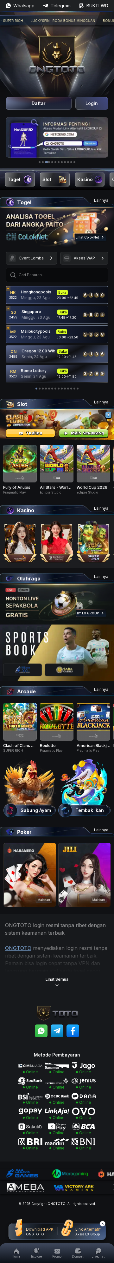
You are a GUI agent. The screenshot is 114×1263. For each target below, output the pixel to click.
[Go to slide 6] (59, 162)
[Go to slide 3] (46, 162)
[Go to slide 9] (68, 162)
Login (92, 103)
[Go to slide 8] (65, 162)
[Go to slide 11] (74, 162)
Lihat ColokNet (87, 237)
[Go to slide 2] (43, 162)
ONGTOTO (18, 948)
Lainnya (101, 200)
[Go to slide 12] (71, 388)
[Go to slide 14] (78, 388)
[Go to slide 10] (71, 162)
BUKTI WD (97, 5)
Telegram (61, 5)
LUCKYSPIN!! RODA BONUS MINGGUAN (49, 21)
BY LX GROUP (88, 613)
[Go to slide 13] (74, 388)
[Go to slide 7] (62, 162)
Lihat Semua (57, 979)
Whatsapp (24, 5)
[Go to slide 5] (55, 162)
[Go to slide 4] (50, 162)
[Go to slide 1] (40, 162)
